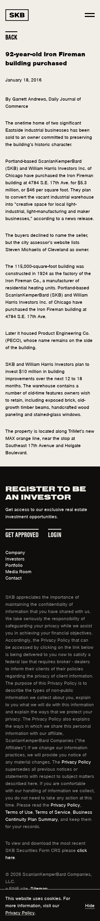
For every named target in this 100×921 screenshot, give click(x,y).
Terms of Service (52, 812)
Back (11, 36)
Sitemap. (39, 888)
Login (54, 533)
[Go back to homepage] (17, 15)
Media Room (18, 571)
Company (15, 552)
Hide (90, 905)
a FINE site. (17, 888)
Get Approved (22, 533)
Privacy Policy (76, 761)
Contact (13, 577)
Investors (15, 558)
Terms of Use (19, 812)
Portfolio (14, 565)
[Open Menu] (90, 15)
